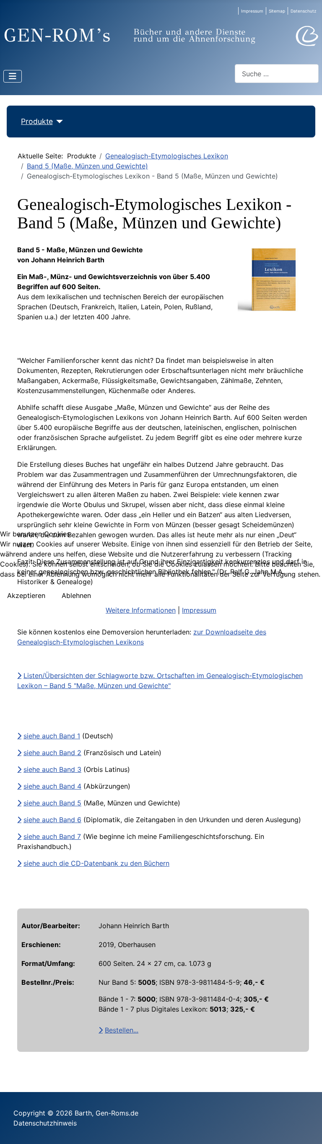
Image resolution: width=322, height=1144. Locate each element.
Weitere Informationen (141, 610)
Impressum (199, 610)
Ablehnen (76, 595)
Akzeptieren (26, 595)
